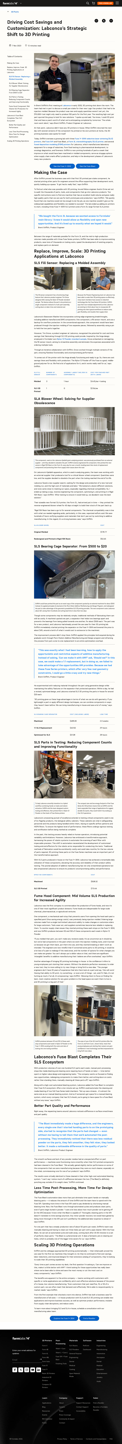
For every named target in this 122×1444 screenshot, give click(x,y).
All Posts (15, 12)
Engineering (73, 1357)
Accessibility (80, 1411)
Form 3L (72, 141)
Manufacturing (102, 1349)
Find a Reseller (105, 3)
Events (44, 1415)
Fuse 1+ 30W (80, 138)
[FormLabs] (10, 3)
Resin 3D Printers (48, 1373)
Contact (62, 1423)
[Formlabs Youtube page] (32, 1369)
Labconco (67, 105)
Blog (43, 1407)
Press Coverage (65, 1415)
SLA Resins (73, 1346)
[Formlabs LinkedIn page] (38, 1369)
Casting (72, 1369)
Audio (99, 1381)
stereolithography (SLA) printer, (90, 141)
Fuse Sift (49, 141)
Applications (46, 1403)
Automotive (101, 1353)
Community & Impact (66, 1419)
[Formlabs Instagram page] (26, 1369)
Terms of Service (76, 1439)
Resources (46, 1411)
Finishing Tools (61, 1364)
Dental (71, 1361)
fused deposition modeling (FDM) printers (52, 144)
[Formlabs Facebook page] (14, 1369)
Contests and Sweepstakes (96, 1439)
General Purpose (75, 1353)
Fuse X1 (45, 1365)
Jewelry (99, 1377)
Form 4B (45, 1349)
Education (100, 1369)
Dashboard (87, 1349)
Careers (62, 1407)
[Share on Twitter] (104, 21)
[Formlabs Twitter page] (20, 1369)
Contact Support (82, 1407)
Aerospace (101, 1357)
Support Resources (83, 1403)
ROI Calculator (47, 1419)
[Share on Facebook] (96, 21)
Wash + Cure (60, 1348)
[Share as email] (111, 21)
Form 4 (44, 1346)
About (61, 1403)
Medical (72, 1365)
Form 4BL (45, 1357)
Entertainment (102, 1373)
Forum (44, 1423)
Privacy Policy (62, 1439)
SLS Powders (74, 1349)
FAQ (111, 1439)
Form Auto (46, 1361)
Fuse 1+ (45, 1369)
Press (61, 1411)
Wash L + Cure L (62, 1352)
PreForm (86, 1346)
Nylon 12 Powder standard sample (71, 339)
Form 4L (45, 1353)
